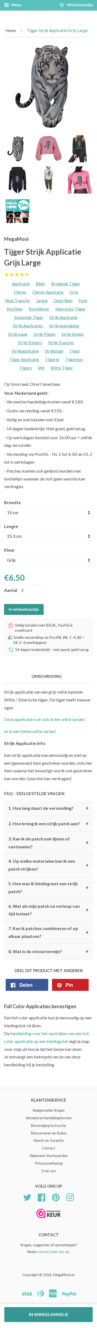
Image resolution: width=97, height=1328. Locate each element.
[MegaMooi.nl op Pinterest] (56, 1196)
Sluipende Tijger (28, 317)
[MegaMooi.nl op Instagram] (70, 1196)
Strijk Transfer (61, 342)
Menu (16, 4)
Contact (48, 1148)
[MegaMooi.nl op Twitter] (27, 1196)
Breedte (12, 502)
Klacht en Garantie (48, 1140)
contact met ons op (53, 1252)
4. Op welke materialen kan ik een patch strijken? (48, 864)
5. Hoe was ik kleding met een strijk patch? (48, 887)
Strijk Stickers (30, 342)
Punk (82, 300)
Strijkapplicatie (25, 351)
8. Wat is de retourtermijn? (48, 951)
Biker (40, 283)
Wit (41, 367)
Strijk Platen (44, 334)
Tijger (74, 351)
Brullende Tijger (65, 283)
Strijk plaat (17, 334)
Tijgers (25, 367)
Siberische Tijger (70, 308)
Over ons (48, 1171)
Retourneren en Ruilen (49, 1133)
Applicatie (21, 283)
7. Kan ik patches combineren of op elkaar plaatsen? (48, 932)
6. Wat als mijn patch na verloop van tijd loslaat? (48, 909)
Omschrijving (47, 676)
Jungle (42, 300)
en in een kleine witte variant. (30, 731)
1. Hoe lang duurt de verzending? (48, 808)
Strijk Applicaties (28, 325)
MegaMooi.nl (63, 1275)
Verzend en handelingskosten (49, 1118)
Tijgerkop (74, 359)
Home (10, 30)
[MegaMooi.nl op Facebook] (41, 1196)
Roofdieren (39, 308)
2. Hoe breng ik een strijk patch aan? (48, 824)
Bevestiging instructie (48, 1125)
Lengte (11, 526)
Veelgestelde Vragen (48, 1110)
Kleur (9, 549)
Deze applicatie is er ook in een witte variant (44, 719)
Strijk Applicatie (63, 317)
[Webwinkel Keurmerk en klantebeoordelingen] (48, 1219)
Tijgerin (52, 359)
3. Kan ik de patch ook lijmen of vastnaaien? (48, 842)
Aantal (10, 590)
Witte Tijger (62, 367)
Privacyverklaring (49, 1163)
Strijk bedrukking (64, 325)
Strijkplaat (54, 351)
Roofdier (15, 308)
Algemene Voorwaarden (49, 1155)
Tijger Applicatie (24, 359)
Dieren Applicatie (48, 292)
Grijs (74, 292)
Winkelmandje (79, 4)
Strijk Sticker (72, 334)
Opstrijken (63, 300)
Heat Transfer (17, 300)
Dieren (20, 292)
